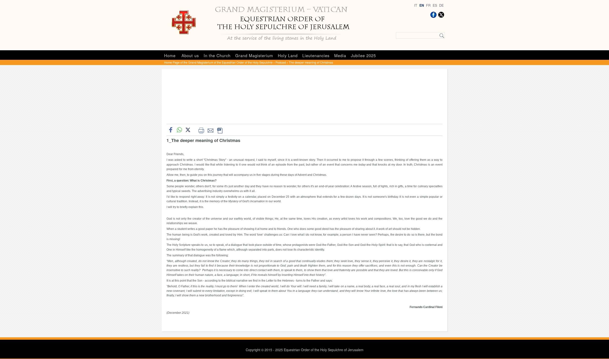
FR (428, 5)
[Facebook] (433, 15)
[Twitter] (441, 15)
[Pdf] (220, 129)
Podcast (280, 62)
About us (190, 55)
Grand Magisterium (254, 55)
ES (435, 5)
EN (421, 5)
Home (170, 55)
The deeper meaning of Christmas (311, 62)
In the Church (217, 55)
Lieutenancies (315, 55)
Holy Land (288, 55)
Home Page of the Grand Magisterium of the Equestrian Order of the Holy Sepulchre (218, 62)
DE (441, 5)
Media (340, 55)
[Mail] (210, 129)
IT (415, 5)
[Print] (201, 129)
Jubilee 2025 (363, 55)
